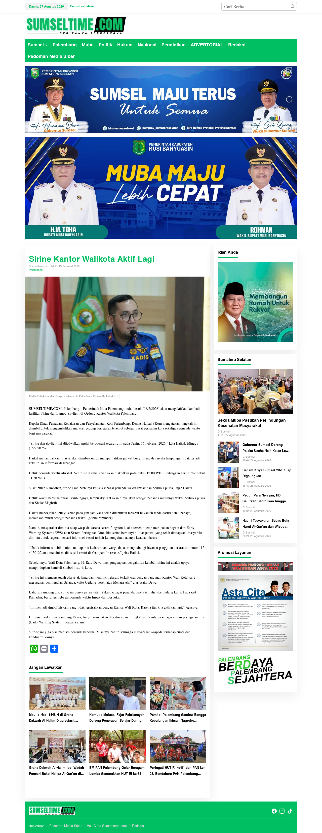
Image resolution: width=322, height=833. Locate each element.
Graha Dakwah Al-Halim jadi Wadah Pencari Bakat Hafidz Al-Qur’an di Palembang (56, 770)
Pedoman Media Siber (65, 825)
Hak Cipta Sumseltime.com (107, 825)
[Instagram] (282, 811)
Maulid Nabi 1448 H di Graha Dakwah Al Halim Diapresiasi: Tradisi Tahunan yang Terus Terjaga (56, 717)
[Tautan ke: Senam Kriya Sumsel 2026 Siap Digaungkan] (228, 477)
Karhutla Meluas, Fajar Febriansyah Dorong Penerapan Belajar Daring (116, 717)
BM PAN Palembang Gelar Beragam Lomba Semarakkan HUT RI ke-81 (117, 770)
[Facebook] (274, 811)
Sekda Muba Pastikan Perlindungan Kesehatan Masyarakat (252, 423)
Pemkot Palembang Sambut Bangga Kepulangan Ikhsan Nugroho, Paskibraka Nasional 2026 (178, 717)
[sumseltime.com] (75, 25)
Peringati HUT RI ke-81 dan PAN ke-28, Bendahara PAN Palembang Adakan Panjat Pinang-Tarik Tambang (177, 770)
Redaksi (138, 825)
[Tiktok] (290, 811)
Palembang (36, 270)
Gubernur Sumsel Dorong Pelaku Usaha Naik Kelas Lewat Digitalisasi (267, 447)
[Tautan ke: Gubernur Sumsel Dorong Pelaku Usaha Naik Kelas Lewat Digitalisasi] (228, 451)
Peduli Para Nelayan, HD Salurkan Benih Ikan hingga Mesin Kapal (264, 498)
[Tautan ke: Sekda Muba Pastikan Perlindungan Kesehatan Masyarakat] (255, 391)
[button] (292, 6)
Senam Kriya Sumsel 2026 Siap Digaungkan (267, 472)
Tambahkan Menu (82, 6)
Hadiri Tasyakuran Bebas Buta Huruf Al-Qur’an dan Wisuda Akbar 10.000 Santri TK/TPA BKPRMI (266, 523)
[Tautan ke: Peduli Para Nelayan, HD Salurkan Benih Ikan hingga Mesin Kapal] (228, 502)
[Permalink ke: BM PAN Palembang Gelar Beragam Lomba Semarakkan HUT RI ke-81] (117, 746)
